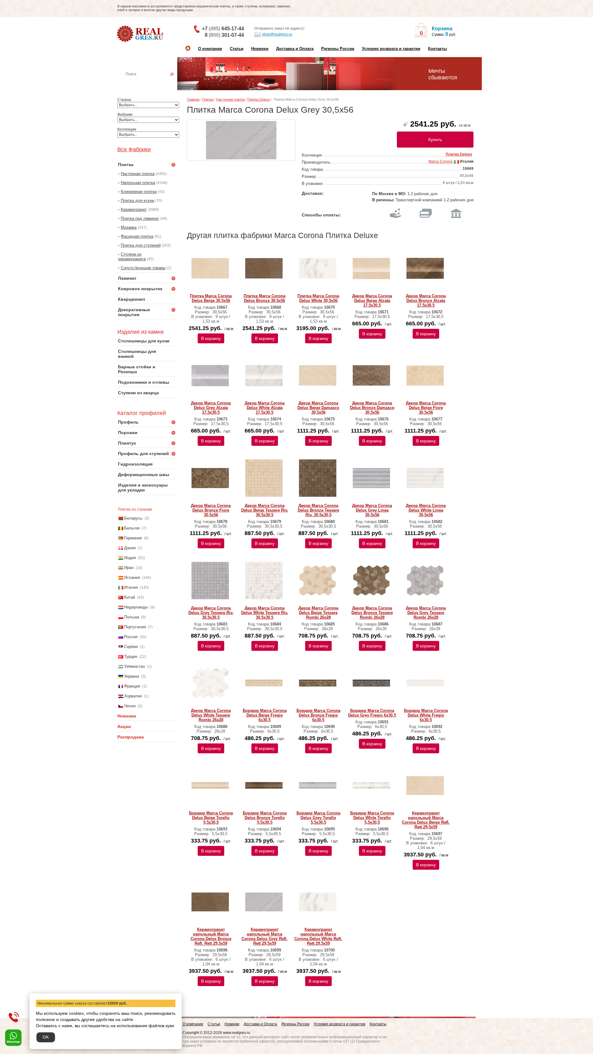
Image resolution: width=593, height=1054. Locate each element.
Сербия (131, 646)
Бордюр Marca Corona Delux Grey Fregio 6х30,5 (372, 712)
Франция (132, 686)
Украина (131, 676)
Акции (124, 726)
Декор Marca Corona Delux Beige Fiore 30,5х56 (426, 408)
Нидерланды (136, 607)
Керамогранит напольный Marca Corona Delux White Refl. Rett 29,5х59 (318, 936)
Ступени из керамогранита (132, 256)
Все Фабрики (134, 149)
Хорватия (133, 696)
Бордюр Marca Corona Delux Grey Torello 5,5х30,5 (318, 818)
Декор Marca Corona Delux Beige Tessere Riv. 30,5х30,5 (264, 510)
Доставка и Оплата (294, 48)
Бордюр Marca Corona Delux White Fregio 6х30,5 (426, 715)
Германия (133, 538)
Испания (132, 577)
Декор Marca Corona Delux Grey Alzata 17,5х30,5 (211, 408)
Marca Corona (440, 161)
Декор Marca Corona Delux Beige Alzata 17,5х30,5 (372, 300)
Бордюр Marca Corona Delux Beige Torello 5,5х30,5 (211, 818)
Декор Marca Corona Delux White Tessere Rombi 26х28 (211, 715)
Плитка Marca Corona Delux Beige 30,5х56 (211, 298)
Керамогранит (134, 209)
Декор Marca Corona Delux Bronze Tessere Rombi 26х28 (372, 613)
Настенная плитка (153, 83)
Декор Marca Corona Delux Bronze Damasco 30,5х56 (372, 408)
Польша (131, 617)
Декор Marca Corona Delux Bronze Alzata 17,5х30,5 (426, 300)
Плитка (207, 99)
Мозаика (129, 227)
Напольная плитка (138, 182)
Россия (130, 636)
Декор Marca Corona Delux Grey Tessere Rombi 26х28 (426, 613)
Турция (130, 656)
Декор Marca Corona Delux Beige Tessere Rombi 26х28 (318, 613)
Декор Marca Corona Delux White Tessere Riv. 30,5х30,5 (264, 613)
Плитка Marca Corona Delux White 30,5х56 (318, 298)
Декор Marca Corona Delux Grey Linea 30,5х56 (372, 510)
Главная (193, 99)
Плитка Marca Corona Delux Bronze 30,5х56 (264, 298)
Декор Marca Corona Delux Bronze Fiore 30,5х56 (211, 510)
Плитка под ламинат (140, 218)
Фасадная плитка (137, 236)
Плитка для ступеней (141, 245)
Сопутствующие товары (143, 268)
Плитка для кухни (137, 200)
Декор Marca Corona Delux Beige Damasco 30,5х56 (318, 408)
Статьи (236, 48)
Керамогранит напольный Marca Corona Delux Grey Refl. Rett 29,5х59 (265, 936)
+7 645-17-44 (223, 28)
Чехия (130, 706)
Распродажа (130, 736)
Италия (131, 587)
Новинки (259, 48)
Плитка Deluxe (258, 99)
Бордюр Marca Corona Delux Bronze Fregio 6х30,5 (318, 715)
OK (46, 1037)
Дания (130, 548)
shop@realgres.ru (277, 34)
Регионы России (337, 48)
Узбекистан (134, 666)
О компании (210, 48)
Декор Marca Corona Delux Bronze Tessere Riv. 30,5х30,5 (318, 510)
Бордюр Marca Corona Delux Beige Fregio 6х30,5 (265, 715)
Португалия (135, 627)
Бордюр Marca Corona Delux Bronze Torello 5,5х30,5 (265, 818)
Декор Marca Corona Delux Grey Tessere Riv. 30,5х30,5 (210, 613)
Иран (128, 567)
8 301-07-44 (224, 35)
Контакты (437, 48)
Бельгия (132, 528)
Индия (130, 557)
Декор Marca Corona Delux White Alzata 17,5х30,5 (264, 408)
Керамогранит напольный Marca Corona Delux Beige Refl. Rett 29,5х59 (426, 820)
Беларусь (133, 518)
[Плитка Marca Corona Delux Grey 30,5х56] (241, 140)
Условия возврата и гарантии (391, 48)
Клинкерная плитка (139, 191)
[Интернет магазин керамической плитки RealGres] (141, 34)
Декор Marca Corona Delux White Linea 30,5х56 (426, 510)
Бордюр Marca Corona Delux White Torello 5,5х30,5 (372, 818)
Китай (129, 597)
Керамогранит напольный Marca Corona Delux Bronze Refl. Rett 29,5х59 (211, 936)
